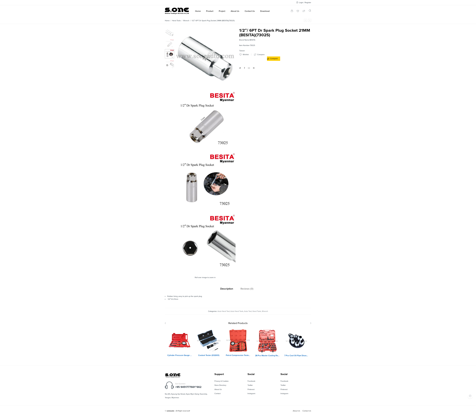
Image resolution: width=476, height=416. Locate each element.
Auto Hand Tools (236, 311)
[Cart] (292, 11)
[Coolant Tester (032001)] (209, 341)
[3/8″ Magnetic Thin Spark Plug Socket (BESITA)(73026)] (309, 20)
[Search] (310, 11)
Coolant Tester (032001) (208, 355)
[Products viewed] (470, 396)
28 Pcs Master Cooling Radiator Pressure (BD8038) (267, 355)
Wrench (186, 21)
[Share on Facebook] (244, 68)
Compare (274, 58)
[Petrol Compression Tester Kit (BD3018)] (238, 341)
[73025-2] (205, 271)
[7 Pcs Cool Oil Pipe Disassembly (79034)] (296, 341)
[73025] (205, 149)
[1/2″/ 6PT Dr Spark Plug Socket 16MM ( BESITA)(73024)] (305, 20)
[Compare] (304, 11)
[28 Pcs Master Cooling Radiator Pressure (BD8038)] (267, 341)
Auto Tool (248, 311)
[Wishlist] (298, 11)
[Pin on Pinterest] (253, 68)
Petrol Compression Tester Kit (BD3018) (238, 355)
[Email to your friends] (249, 68)
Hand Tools (176, 21)
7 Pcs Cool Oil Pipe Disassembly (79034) (296, 355)
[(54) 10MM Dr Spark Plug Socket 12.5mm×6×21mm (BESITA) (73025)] (169, 33)
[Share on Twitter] (240, 68)
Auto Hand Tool (224, 311)
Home (167, 21)
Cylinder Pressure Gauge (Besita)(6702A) (179, 355)
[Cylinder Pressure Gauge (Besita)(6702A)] (179, 341)
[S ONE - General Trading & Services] (177, 11)
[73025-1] (205, 210)
